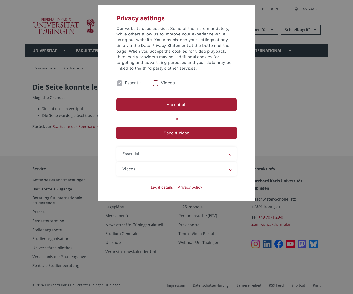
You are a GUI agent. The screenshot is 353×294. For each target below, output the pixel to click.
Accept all (176, 104)
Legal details (162, 187)
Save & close (176, 133)
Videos (168, 83)
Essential (134, 83)
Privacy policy (190, 187)
